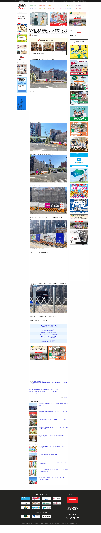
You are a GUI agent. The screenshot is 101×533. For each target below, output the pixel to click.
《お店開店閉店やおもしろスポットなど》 (48, 326)
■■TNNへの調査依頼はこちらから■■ (48, 329)
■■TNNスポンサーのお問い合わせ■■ (48, 340)
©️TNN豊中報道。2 (74, 523)
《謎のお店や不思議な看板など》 (48, 330)
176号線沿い (35, 382)
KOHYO (39, 382)
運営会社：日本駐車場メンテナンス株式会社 (30, 523)
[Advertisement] (39, 368)
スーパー (44, 382)
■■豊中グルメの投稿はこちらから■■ (48, 332)
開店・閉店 (36, 381)
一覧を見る (65, 397)
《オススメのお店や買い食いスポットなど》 (48, 334)
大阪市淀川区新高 (50, 382)
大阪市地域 (41, 381)
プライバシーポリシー (64, 523)
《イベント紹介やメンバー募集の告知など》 (48, 337)
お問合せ (47, 523)
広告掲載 (52, 523)
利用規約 (57, 523)
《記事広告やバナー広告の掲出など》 (48, 341)
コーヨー (56, 382)
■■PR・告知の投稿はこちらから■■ (48, 336)
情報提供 (42, 523)
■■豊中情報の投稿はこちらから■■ (48, 325)
